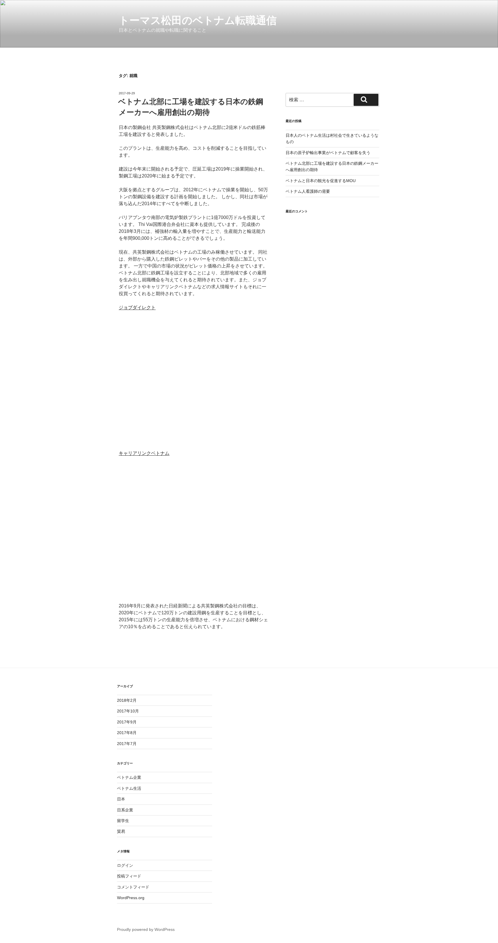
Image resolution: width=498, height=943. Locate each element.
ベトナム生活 (129, 788)
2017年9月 (127, 722)
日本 (121, 799)
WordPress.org (130, 897)
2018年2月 (127, 700)
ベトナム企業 (129, 777)
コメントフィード (133, 887)
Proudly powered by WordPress (146, 929)
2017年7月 (127, 743)
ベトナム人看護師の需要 (308, 191)
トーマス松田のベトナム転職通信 (198, 20)
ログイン (125, 865)
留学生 (123, 820)
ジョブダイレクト (137, 307)
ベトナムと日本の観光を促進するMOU (321, 180)
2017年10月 (128, 711)
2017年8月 (127, 732)
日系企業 (125, 810)
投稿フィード (129, 876)
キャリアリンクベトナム (144, 453)
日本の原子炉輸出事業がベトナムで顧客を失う (328, 152)
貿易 (121, 831)
